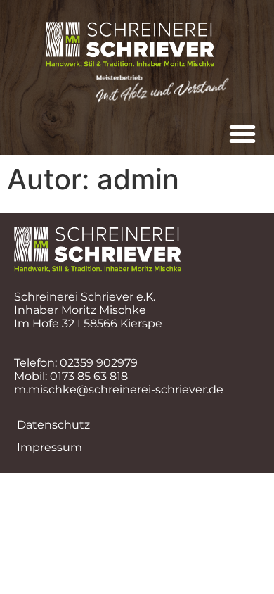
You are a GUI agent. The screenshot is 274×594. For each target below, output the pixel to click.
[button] (242, 134)
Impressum (49, 447)
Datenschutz (53, 424)
